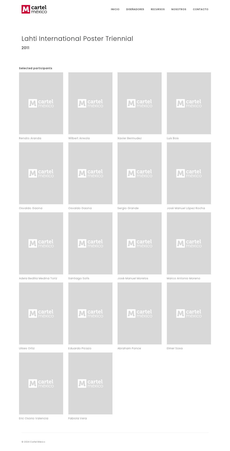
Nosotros (178, 9)
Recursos (158, 9)
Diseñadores (135, 9)
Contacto (200, 9)
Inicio (115, 9)
